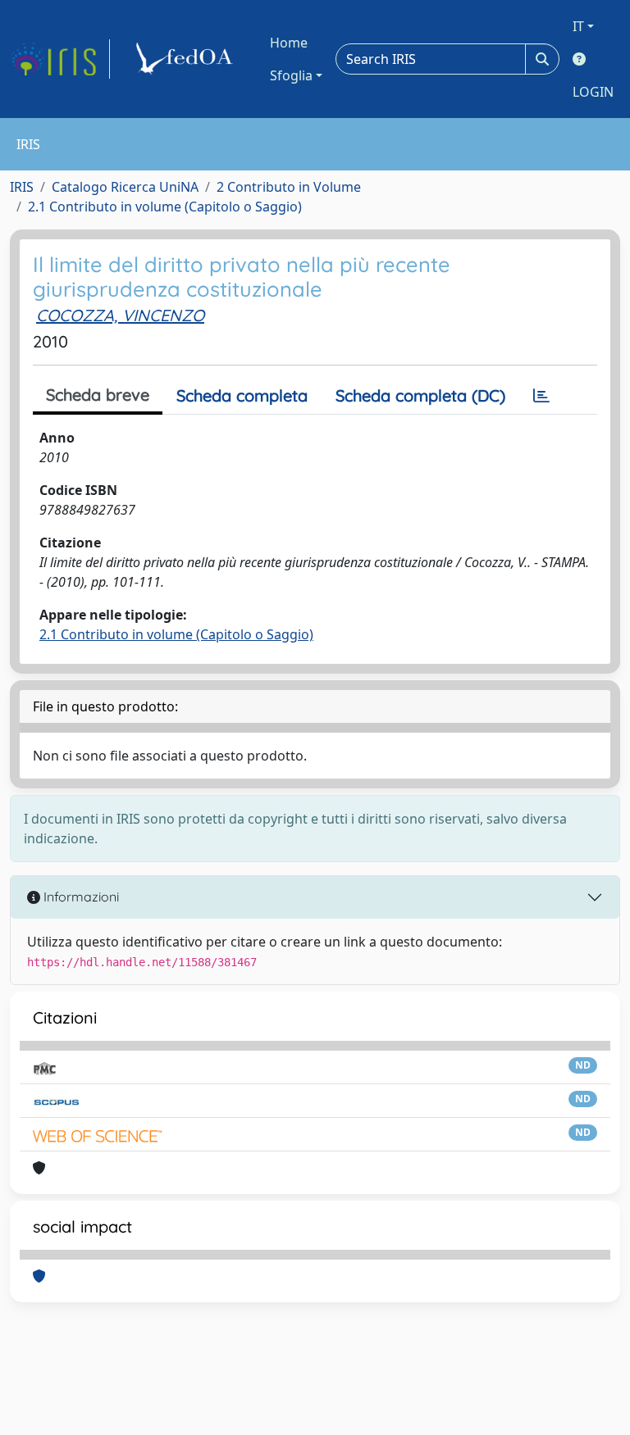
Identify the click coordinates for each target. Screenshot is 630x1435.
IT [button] (578, 26)
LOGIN (593, 92)
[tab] (541, 396)
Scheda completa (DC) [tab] (420, 395)
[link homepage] (60, 59)
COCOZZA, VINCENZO (120, 315)
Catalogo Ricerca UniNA (125, 187)
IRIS (22, 187)
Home (289, 43)
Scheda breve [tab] (97, 394)
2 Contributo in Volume (289, 187)
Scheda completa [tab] (242, 395)
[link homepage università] (187, 59)
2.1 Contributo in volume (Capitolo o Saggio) (165, 207)
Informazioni (79, 896)
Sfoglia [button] (291, 75)
